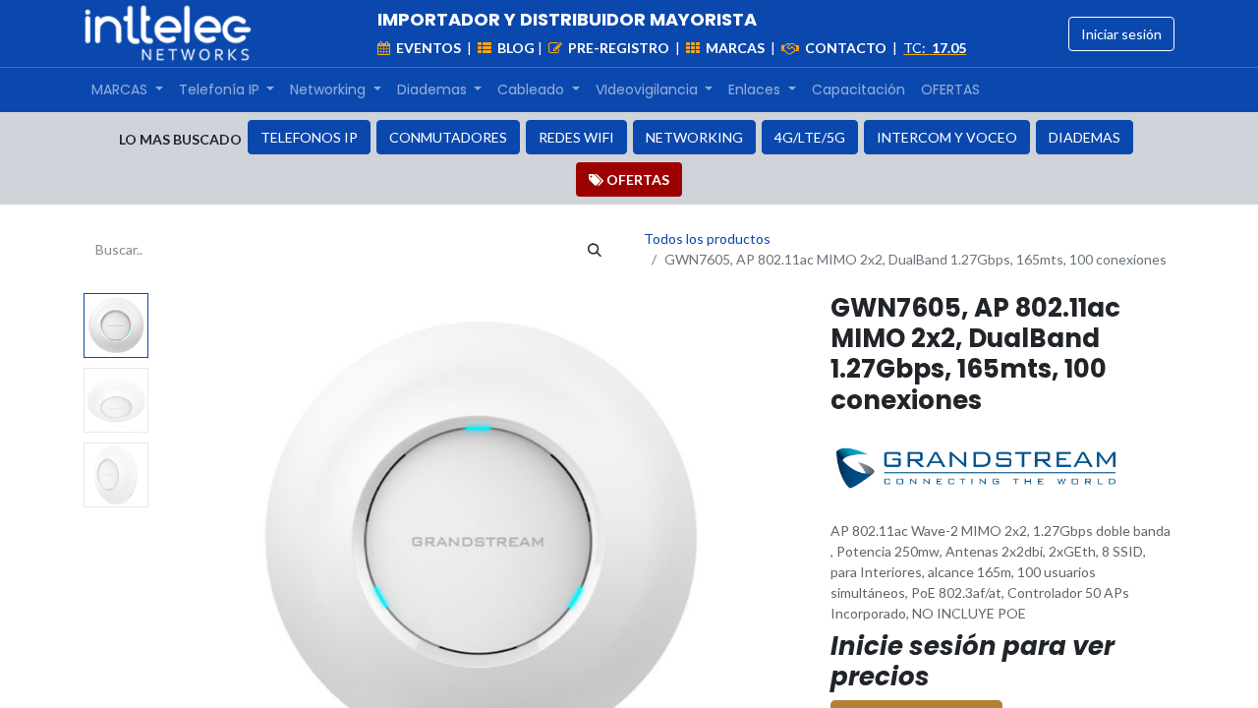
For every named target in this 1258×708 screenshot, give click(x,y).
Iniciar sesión (1121, 34)
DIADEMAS (1084, 137)
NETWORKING (694, 137)
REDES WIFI (576, 137)
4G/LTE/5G (809, 137)
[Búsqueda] (594, 249)
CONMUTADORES (448, 137)
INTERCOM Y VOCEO (947, 137)
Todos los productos (707, 238)
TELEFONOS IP (309, 137)
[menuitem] (127, 90)
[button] (204, 539)
